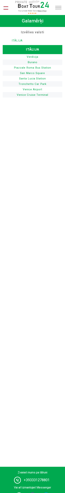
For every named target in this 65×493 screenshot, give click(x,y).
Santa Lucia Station (32, 79)
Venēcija (32, 57)
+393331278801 (37, 480)
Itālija (17, 41)
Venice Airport (32, 89)
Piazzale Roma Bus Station (32, 68)
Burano (32, 62)
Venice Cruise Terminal (32, 95)
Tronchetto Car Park (32, 84)
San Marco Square (32, 73)
